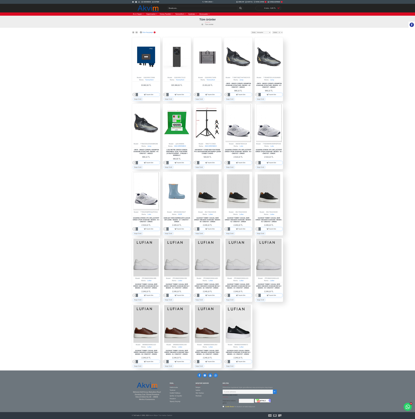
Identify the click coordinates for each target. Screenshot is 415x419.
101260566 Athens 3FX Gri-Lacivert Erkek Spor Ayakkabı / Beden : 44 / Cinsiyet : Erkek (146, 219)
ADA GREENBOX (180, 146)
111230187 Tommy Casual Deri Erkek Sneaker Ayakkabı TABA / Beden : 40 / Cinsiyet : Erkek (146, 352)
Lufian (211, 214)
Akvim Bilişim (153, 415)
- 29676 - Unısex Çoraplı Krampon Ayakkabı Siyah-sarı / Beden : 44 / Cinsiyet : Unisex (146, 151)
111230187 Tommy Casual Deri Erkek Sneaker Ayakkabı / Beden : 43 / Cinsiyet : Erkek (269, 219)
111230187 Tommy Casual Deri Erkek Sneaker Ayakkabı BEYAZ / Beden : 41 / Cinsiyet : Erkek (177, 286)
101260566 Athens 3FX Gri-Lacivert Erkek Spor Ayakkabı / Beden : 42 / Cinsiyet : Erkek (269, 151)
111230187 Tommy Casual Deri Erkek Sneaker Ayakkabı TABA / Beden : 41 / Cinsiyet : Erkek (176, 352)
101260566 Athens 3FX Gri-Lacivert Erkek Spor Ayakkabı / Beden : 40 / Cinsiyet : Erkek (238, 151)
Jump (241, 80)
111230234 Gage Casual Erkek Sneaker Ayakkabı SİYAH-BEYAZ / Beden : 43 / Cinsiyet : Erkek (238, 352)
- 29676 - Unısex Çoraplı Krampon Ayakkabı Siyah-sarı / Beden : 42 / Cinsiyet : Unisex (238, 85)
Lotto (241, 146)
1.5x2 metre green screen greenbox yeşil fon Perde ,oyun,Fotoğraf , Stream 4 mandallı (176, 152)
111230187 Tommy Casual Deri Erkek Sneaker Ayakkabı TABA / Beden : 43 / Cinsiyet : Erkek (207, 352)
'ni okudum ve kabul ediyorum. (240, 406)
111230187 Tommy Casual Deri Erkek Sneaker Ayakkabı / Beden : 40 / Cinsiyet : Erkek (207, 219)
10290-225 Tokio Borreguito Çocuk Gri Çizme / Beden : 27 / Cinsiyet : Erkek (177, 219)
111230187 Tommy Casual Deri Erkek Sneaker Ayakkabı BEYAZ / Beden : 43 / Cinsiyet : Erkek (238, 286)
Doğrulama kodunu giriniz (229, 402)
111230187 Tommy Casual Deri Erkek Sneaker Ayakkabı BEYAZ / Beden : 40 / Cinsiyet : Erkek (146, 286)
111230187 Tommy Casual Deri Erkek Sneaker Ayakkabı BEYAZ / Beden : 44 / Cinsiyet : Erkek (269, 286)
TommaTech (149, 80)
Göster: (275, 32)
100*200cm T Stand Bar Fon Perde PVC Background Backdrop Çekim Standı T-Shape (207, 151)
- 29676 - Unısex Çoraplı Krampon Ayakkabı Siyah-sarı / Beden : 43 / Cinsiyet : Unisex (269, 85)
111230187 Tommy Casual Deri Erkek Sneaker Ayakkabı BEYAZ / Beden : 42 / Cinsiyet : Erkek (207, 286)
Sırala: (254, 32)
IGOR (180, 214)
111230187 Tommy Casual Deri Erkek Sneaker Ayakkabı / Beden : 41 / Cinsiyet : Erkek (238, 219)
